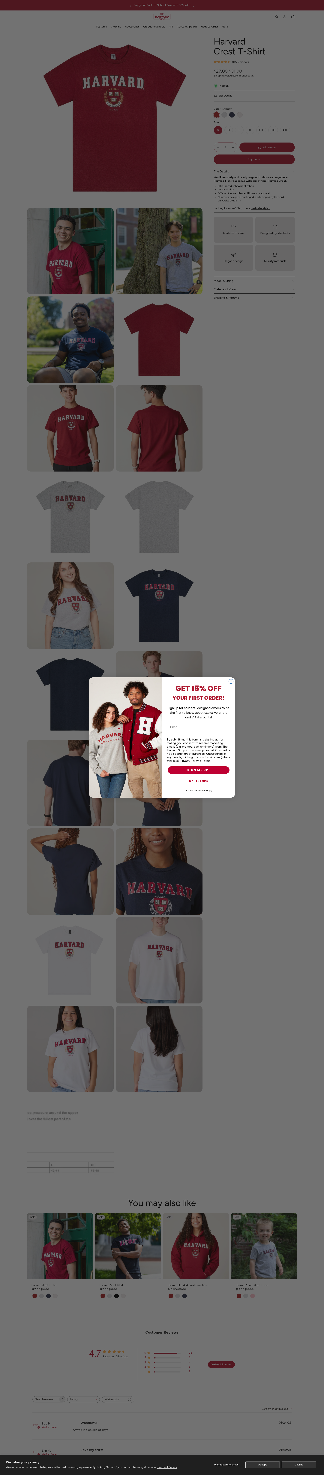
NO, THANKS (198, 781)
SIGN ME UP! (198, 770)
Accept (262, 1464)
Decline (299, 1464)
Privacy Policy (189, 761)
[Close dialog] (231, 681)
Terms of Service (167, 1467)
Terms (206, 761)
